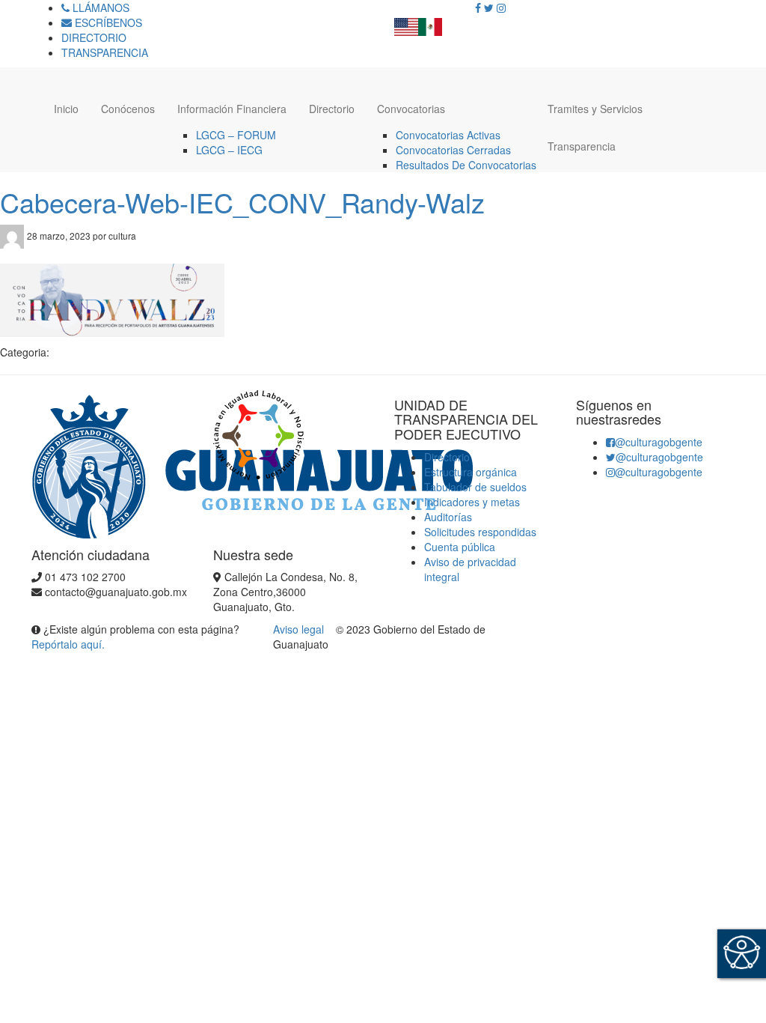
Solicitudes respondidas (480, 531)
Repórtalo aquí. (68, 644)
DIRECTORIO (93, 37)
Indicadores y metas (472, 501)
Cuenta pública (459, 546)
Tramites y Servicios (595, 108)
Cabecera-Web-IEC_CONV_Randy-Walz (242, 202)
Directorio (332, 108)
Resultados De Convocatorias (466, 164)
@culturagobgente (658, 441)
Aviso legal (300, 629)
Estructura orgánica (470, 471)
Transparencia (582, 146)
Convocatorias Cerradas (453, 149)
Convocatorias (411, 108)
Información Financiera (232, 108)
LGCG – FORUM (236, 134)
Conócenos (128, 108)
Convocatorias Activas (448, 134)
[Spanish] (430, 22)
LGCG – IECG (229, 149)
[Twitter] (489, 7)
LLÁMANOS (99, 7)
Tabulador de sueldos (475, 486)
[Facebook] (478, 7)
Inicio (66, 108)
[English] (406, 22)
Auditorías (448, 516)
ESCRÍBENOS (107, 22)
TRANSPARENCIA (104, 52)
